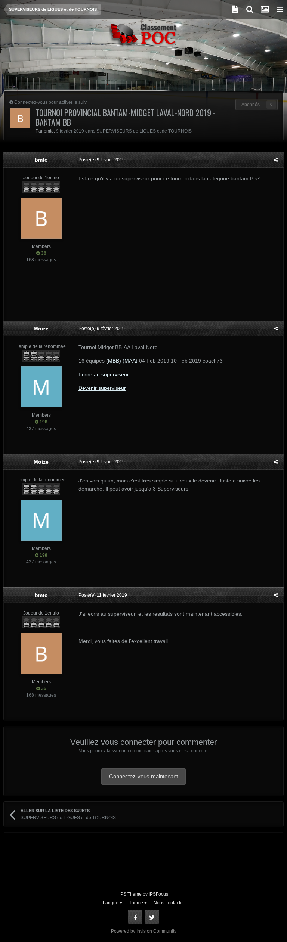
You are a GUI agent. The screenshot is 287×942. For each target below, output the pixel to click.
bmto (49, 131)
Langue (111, 902)
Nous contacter (169, 902)
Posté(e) (101, 159)
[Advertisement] (143, 73)
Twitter (152, 917)
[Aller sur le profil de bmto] (20, 118)
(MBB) (113, 361)
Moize (41, 329)
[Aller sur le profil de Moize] (41, 386)
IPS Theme (130, 894)
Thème (136, 902)
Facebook (135, 917)
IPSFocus (158, 894)
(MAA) (130, 361)
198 (42, 422)
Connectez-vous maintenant (143, 776)
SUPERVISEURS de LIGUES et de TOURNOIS (144, 131)
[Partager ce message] (276, 159)
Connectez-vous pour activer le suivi (51, 102)
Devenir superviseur (102, 388)
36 (43, 253)
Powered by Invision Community (143, 931)
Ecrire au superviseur (103, 374)
